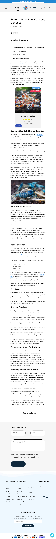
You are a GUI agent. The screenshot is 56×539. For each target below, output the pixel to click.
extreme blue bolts (20, 64)
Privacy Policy (31, 499)
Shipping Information (22, 496)
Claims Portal (20, 507)
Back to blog (29, 413)
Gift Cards (19, 499)
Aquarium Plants (10, 499)
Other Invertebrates (9, 493)
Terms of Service (32, 496)
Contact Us (31, 487)
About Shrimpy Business (21, 487)
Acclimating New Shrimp (21, 503)
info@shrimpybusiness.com (44, 489)
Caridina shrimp (25, 255)
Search (30, 492)
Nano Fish (8, 496)
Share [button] (15, 33)
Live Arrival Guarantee (20, 493)
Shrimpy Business (22, 535)
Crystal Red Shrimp (28, 116)
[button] (6, 8)
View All (8, 502)
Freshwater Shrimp (9, 487)
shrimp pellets (17, 337)
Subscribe (28, 525)
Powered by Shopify (37, 535)
